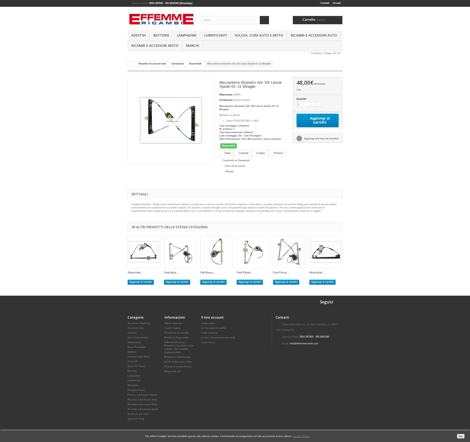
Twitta (227, 153)
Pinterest (278, 153)
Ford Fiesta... (244, 272)
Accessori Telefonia (139, 323)
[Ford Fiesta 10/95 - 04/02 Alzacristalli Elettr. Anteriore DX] (253, 252)
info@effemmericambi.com (304, 343)
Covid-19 (133, 361)
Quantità (301, 99)
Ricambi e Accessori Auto (314, 35)
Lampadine (186, 35)
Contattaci (316, 53)
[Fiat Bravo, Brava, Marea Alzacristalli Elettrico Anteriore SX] (216, 252)
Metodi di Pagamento (176, 337)
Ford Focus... (281, 272)
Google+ (260, 153)
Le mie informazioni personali (218, 337)
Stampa (229, 171)
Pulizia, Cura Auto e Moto (259, 35)
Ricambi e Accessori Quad (143, 409)
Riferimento (226, 94)
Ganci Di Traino (136, 366)
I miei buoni (208, 342)
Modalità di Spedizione (177, 357)
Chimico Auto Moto (139, 356)
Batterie (161, 35)
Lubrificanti (215, 35)
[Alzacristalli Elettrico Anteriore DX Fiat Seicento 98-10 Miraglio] (144, 252)
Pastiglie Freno (136, 390)
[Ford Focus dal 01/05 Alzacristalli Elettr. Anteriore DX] (289, 252)
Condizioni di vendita (176, 332)
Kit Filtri (132, 371)
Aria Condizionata (138, 337)
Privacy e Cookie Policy (177, 366)
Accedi (337, 3)
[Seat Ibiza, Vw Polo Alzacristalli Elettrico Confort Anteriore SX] (180, 252)
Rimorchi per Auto (138, 414)
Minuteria (133, 385)
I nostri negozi (172, 328)
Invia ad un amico (235, 166)
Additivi (138, 35)
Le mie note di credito (213, 328)
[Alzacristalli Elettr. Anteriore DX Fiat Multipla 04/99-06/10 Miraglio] (325, 252)
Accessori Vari (136, 328)
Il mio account (212, 317)
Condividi (243, 153)
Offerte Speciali (173, 323)
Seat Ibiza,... (171, 272)
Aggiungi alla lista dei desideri (321, 138)
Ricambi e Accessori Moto (154, 45)
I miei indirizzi (209, 332)
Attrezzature (134, 342)
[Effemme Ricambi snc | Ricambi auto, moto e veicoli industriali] (162, 18)
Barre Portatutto (137, 347)
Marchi (192, 45)
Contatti (325, 3)
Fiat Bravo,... (208, 272)
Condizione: (226, 100)
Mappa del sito (333, 53)
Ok (460, 436)
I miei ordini (208, 323)
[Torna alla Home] (131, 64)
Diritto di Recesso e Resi (178, 361)
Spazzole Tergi (136, 418)
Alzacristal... (135, 272)
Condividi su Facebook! (236, 160)
